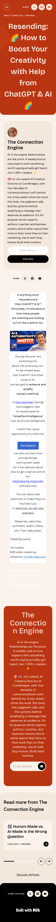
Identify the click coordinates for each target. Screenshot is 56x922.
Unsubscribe (18, 585)
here (34, 503)
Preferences (35, 585)
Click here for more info (27, 481)
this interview (24, 402)
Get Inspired (28, 445)
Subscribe (28, 259)
